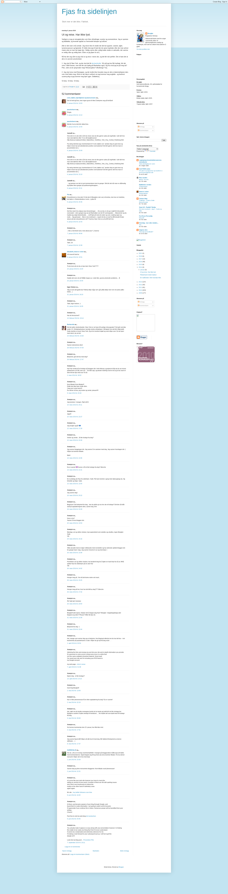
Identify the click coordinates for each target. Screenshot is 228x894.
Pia (68, 194)
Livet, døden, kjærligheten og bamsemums (81, 98)
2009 (140, 293)
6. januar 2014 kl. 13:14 (74, 115)
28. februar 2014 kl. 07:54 (75, 348)
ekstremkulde (96, 63)
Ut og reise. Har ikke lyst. (148, 272)
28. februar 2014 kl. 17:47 (75, 359)
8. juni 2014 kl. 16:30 (74, 795)
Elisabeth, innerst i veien (75, 252)
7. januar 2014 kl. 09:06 (74, 233)
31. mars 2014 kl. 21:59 (74, 617)
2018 (140, 256)
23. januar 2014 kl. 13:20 (75, 269)
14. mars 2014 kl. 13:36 (74, 458)
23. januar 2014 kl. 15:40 (75, 281)
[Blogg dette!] (89, 87)
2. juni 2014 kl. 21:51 (74, 771)
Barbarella (70, 324)
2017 (140, 259)
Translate (152, 151)
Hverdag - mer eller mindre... (148, 223)
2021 (140, 253)
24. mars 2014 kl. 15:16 (74, 539)
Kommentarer (143, 130)
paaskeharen (71, 109)
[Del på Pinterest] (96, 87)
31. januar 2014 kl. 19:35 (75, 306)
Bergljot (150, 33)
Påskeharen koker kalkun (148, 275)
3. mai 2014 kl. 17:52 (74, 730)
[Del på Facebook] (94, 87)
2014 (140, 267)
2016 (140, 262)
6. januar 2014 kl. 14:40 (74, 127)
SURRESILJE (71, 750)
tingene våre (143, 230)
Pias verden (143, 178)
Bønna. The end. (144, 179)
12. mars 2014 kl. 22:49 (74, 440)
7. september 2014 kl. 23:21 (76, 842)
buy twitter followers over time (82, 792)
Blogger (121, 867)
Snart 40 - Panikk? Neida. (147, 207)
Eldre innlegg (124, 851)
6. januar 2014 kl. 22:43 (74, 222)
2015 (140, 264)
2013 (140, 282)
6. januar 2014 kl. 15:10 (74, 174)
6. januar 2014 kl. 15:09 (74, 150)
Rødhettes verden (145, 185)
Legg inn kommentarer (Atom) (79, 854)
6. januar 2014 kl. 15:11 (74, 188)
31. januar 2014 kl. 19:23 (75, 294)
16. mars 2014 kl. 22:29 (74, 509)
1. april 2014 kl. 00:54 (74, 643)
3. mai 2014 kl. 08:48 (74, 718)
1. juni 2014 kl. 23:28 (74, 759)
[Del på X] (92, 87)
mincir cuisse (81, 664)
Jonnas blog (143, 198)
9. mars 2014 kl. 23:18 (74, 393)
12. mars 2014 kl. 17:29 (74, 428)
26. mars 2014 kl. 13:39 (74, 552)
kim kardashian (91, 816)
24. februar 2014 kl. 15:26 (75, 336)
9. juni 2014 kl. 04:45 (74, 819)
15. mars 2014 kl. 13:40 (74, 484)
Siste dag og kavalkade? (146, 231)
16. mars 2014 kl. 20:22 (74, 495)
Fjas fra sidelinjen (89, 11)
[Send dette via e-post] (87, 87)
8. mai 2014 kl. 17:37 (74, 744)
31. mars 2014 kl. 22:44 (74, 629)
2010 (140, 290)
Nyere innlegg (66, 851)
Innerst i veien (144, 191)
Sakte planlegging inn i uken (147, 164)
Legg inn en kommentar (72, 847)
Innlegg (142, 127)
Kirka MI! (141, 218)
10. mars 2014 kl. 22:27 (74, 417)
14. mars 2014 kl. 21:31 (74, 470)
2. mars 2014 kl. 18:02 (74, 375)
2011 (140, 287)
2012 (140, 285)
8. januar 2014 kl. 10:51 (74, 257)
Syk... (140, 224)
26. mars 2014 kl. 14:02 (74, 568)
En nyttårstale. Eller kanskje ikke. (150, 278)
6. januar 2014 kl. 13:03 (74, 103)
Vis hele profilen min (143, 49)
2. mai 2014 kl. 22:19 (74, 702)
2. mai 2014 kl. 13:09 (74, 690)
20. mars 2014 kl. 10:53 (74, 523)
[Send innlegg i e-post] (83, 86)
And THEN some (144, 169)
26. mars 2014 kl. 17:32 (74, 592)
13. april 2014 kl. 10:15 (74, 679)
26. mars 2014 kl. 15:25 (74, 580)
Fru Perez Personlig (145, 216)
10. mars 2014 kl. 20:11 (74, 405)
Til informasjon (143, 186)
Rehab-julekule (143, 193)
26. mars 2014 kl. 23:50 (74, 604)
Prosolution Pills (88, 840)
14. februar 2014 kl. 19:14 (75, 318)
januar (142, 270)
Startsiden (96, 851)
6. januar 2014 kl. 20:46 (74, 202)
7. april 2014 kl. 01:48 (74, 667)
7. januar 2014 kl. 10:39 (74, 245)
